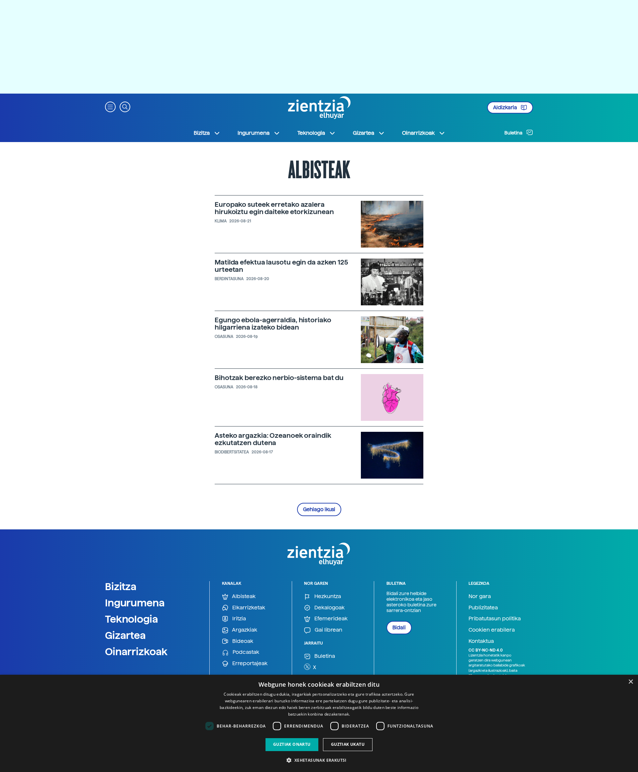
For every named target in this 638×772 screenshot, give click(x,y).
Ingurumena (135, 603)
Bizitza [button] (202, 133)
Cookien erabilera (492, 630)
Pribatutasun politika (495, 618)
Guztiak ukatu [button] (348, 744)
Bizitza (121, 586)
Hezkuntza (327, 596)
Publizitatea (483, 607)
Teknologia (131, 619)
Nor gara (480, 596)
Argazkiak (244, 630)
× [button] (630, 681)
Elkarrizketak (248, 607)
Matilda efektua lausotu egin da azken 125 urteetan (281, 265)
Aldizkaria (505, 108)
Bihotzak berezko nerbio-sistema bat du (279, 378)
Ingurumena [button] (253, 133)
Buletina (513, 132)
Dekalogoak (329, 607)
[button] (110, 106)
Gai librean (327, 630)
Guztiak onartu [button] (292, 744)
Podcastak (245, 652)
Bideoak (242, 641)
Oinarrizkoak (136, 651)
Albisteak (243, 596)
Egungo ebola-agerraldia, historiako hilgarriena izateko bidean (273, 323)
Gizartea (125, 635)
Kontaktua (481, 641)
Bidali (399, 628)
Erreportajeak (249, 663)
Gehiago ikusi (319, 509)
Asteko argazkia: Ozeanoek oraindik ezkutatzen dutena (273, 439)
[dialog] (319, 723)
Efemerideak (330, 618)
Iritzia (238, 618)
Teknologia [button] (311, 133)
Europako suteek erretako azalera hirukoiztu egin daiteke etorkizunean (274, 208)
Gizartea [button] (363, 133)
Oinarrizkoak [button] (418, 133)
